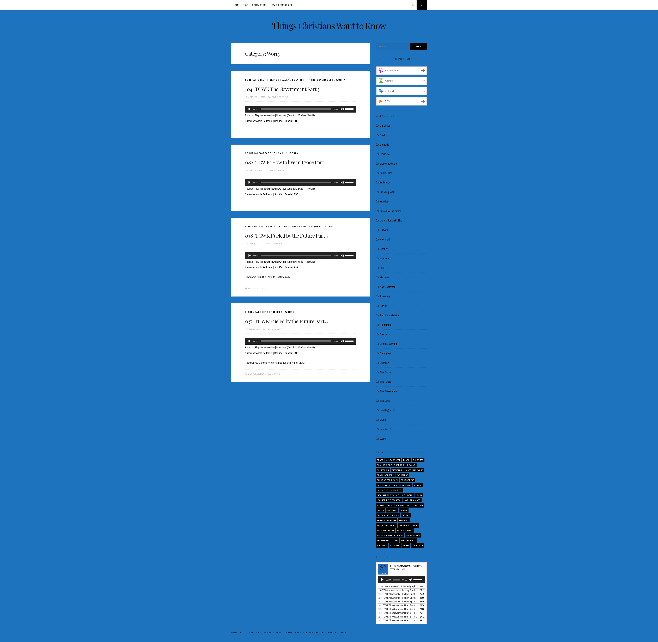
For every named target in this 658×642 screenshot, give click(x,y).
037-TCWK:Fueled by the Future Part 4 (286, 321)
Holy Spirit (300, 79)
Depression (383, 470)
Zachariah (417, 545)
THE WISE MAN (413, 535)
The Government (322, 79)
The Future (385, 382)
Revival (383, 334)
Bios (245, 5)
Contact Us (259, 5)
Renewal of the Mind (388, 515)
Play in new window (265, 115)
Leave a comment (279, 97)
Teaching (404, 520)
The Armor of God (408, 525)
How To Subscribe (281, 5)
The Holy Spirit (405, 530)
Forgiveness (407, 480)
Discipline (385, 154)
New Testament (311, 226)
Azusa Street (393, 460)
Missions (384, 277)
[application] (300, 109)
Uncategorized (387, 410)
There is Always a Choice (390, 535)
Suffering (384, 363)
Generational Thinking (261, 79)
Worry (340, 79)
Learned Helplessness (389, 500)
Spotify (278, 121)
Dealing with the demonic (390, 465)
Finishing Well (255, 226)
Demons (411, 465)
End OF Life (386, 173)
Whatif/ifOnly (408, 540)
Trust (269, 374)
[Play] (249, 109)
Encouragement (385, 475)
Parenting (385, 296)
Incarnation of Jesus (388, 495)
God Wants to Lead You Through (394, 485)
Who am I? (280, 153)
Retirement (386, 325)
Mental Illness (385, 505)
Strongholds (386, 353)
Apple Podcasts (264, 121)
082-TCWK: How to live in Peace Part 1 (285, 162)
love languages (412, 500)
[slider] (350, 109)
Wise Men (395, 545)
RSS (296, 121)
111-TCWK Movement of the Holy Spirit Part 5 (411, 565)
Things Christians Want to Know (329, 25)
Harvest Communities (297, 632)
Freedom (277, 312)
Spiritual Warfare (258, 153)
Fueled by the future (283, 226)
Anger (380, 460)
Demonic (384, 144)
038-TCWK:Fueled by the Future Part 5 (286, 235)
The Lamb (385, 401)
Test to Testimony (257, 288)
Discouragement (256, 312)
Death (383, 135)
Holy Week (396, 490)
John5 (419, 495)
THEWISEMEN (383, 540)
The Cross (385, 372)
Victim (383, 420)
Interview (384, 258)
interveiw (407, 495)
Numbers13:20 (402, 505)
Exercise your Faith (387, 480)
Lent (382, 268)
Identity (384, 249)
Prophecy (392, 510)
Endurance (385, 182)
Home (236, 5)
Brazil (406, 460)
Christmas (385, 125)
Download (281, 115)
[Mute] (342, 109)
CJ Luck (342, 632)
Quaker (403, 510)
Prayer (383, 306)
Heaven (285, 79)
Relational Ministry (389, 315)
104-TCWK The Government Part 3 (282, 89)
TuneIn (288, 121)
